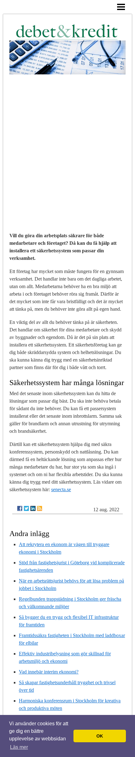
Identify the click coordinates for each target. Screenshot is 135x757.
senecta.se (61, 489)
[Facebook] (19, 508)
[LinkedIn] (32, 508)
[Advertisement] (67, 145)
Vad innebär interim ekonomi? (48, 671)
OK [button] (99, 735)
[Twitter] (26, 508)
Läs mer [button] (19, 747)
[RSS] (39, 508)
